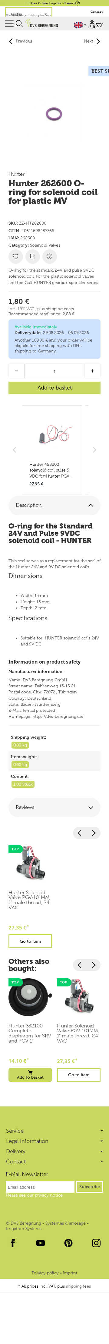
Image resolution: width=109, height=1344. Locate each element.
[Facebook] (13, 1243)
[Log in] (92, 24)
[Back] (80, 833)
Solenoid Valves (45, 245)
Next (88, 41)
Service (15, 1131)
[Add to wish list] (15, 256)
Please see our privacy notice (34, 1195)
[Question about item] (49, 256)
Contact (97, 12)
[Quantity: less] (16, 371)
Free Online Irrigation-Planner (53, 3)
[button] (54, 505)
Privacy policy (46, 1272)
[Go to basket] (100, 25)
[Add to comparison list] (32, 256)
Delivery (15, 1151)
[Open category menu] (9, 23)
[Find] (19, 24)
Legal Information (27, 1141)
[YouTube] (40, 1243)
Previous (24, 41)
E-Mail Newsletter (27, 1174)
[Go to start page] (41, 23)
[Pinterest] (68, 1243)
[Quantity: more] (92, 371)
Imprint (70, 1272)
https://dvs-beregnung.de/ (58, 716)
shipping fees (78, 1286)
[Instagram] (96, 1243)
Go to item (30, 941)
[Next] (94, 833)
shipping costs (60, 308)
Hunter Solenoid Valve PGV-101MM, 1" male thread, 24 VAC (29, 900)
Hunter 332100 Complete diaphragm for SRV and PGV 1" (29, 1034)
